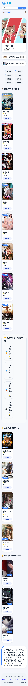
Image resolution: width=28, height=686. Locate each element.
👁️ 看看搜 (22, 8)
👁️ (25, 12)
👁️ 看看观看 (6, 49)
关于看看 (4, 679)
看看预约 (22, 63)
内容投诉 (24, 679)
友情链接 (17, 679)
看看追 (22, 57)
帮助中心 (10, 679)
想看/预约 (7, 118)
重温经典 (7, 457)
